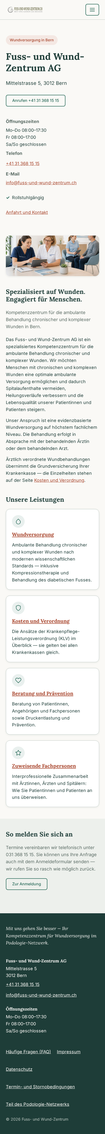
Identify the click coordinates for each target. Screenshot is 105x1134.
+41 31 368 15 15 (23, 163)
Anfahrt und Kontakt (27, 212)
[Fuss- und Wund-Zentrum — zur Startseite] (25, 9)
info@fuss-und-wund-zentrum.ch (41, 182)
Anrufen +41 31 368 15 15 (35, 100)
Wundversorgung (33, 534)
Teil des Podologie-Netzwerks (37, 1104)
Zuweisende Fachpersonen (44, 766)
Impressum (69, 1051)
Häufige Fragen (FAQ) (28, 1051)
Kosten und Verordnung (59, 480)
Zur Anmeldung (26, 883)
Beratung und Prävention (42, 693)
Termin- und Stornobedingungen (40, 1086)
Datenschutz (19, 1069)
